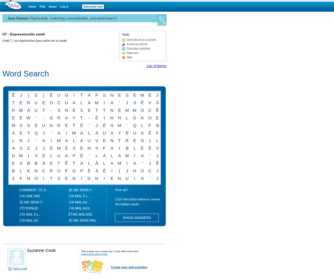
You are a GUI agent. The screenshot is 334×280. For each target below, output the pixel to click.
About (53, 6)
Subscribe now (93, 6)
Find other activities (139, 48)
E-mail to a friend (137, 43)
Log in (64, 6)
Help (129, 57)
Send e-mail (20, 268)
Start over (133, 52)
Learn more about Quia (94, 254)
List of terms (157, 66)
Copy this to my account (141, 39)
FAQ (42, 6)
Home (32, 6)
